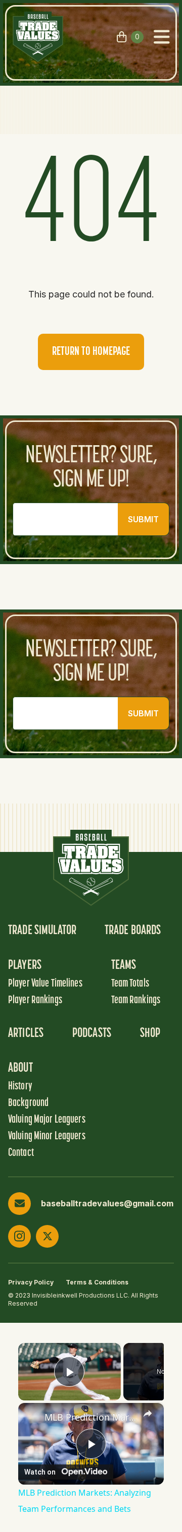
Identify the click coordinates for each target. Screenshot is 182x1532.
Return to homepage (91, 352)
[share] (147, 1413)
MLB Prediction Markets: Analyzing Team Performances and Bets (91, 1417)
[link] (31, 1416)
